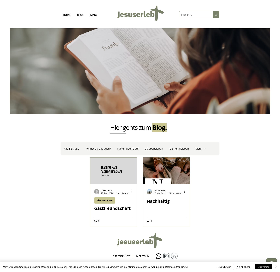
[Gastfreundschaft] (113, 170)
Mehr (198, 148)
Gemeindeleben (179, 148)
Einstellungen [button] (224, 266)
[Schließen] (276, 266)
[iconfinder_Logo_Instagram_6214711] (166, 256)
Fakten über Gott (127, 148)
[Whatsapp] (158, 256)
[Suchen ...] (216, 14)
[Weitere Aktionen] (133, 192)
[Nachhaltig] (166, 170)
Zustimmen (263, 266)
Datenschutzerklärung (176, 266)
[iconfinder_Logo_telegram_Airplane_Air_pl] (174, 256)
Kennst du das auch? (98, 148)
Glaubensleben (154, 148)
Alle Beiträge (71, 148)
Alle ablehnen (244, 266)
